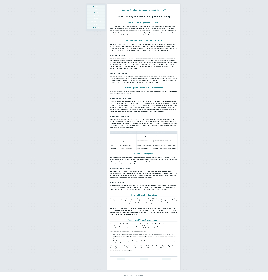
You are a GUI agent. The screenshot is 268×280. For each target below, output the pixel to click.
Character (96, 15)
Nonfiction (96, 27)
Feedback (96, 24)
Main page (96, 6)
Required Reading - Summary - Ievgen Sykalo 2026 (144, 10)
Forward (166, 258)
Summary (96, 18)
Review (96, 12)
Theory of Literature (96, 21)
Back (121, 258)
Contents (144, 258)
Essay (96, 9)
